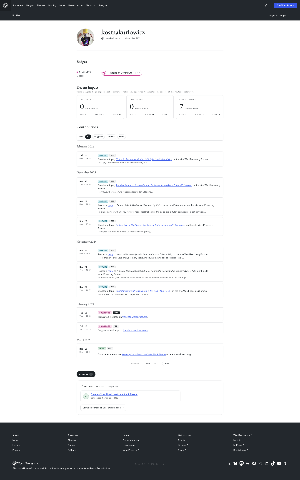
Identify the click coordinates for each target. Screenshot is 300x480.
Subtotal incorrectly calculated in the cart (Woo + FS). (143, 291)
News (15, 440)
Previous (135, 363)
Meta (121, 136)
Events (181, 440)
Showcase (73, 435)
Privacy (16, 450)
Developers (129, 445)
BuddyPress (241, 450)
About (15, 435)
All (88, 136)
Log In (283, 15)
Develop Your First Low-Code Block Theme (144, 354)
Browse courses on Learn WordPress (102, 407)
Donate (183, 445)
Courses (85, 374)
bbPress (239, 445)
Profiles (16, 15)
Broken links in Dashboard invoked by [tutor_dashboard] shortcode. (150, 225)
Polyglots (98, 136)
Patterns (72, 450)
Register (274, 15)
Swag (182, 450)
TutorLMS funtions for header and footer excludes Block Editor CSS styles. (154, 185)
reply (110, 205)
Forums (111, 136)
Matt (237, 440)
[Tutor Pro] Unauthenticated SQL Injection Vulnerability (144, 159)
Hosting (16, 445)
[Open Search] (266, 5)
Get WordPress (285, 5)
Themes (72, 440)
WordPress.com (242, 435)
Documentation (131, 440)
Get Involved (185, 435)
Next (167, 363)
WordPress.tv (131, 450)
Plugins (71, 445)
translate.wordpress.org (134, 317)
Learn (126, 435)
